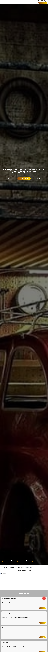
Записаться (42, 608)
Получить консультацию (43, 2)
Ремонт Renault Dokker (13, 567)
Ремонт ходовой (21, 567)
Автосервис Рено (5, 567)
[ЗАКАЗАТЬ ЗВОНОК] (44, 598)
